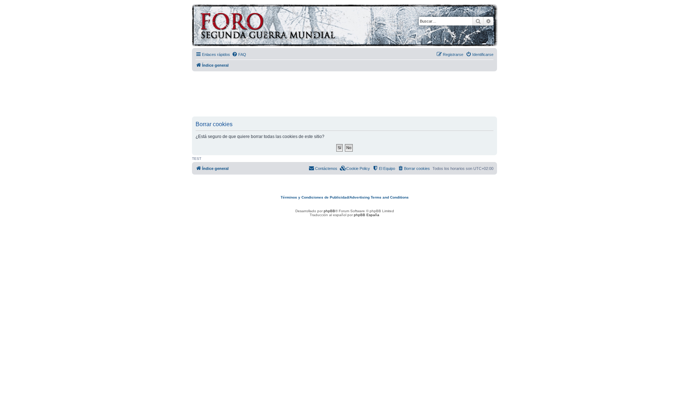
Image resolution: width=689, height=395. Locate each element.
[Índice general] (296, 26)
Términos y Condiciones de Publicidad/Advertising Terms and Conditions (345, 197)
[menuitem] (239, 54)
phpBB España (366, 215)
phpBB (329, 211)
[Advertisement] (344, 94)
